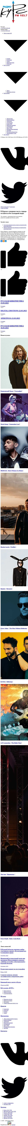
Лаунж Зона (10, 118)
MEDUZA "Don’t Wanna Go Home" (12, 470)
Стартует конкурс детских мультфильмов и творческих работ (12, 975)
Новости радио (7, 992)
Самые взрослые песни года (11, 1003)
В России (9, 64)
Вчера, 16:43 (4, 972)
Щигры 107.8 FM (8, 1118)
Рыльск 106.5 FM (8, 1112)
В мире (8, 58)
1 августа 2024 (4, 208)
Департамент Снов (11, 133)
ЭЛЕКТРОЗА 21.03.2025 (10, 318)
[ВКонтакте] (1, 241)
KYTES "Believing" (7, 682)
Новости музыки (8, 1000)
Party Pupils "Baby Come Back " (11, 938)
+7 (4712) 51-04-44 (5, 28)
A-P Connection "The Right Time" (11, 743)
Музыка (3, 996)
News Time (9, 128)
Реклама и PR (7, 1104)
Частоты (3, 1107)
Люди (8, 90)
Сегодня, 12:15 (4, 966)
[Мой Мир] (6, 241)
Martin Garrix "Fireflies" (8, 547)
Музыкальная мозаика (12, 129)
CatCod (13, 1124)
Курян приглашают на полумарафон (13, 969)
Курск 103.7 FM (8, 1110)
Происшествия (10, 62)
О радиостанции (8, 993)
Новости (3, 1006)
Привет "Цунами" (7, 589)
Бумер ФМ (9, 124)
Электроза (9, 121)
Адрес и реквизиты (8, 1103)
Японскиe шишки (11, 125)
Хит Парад (6, 134)
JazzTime (9, 130)
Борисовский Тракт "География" (11, 391)
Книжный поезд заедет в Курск (11, 982)
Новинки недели (11, 92)
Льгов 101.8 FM (8, 1116)
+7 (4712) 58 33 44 (5, 30)
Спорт (8, 61)
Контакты (4, 1031)
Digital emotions (10, 120)
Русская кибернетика (12, 132)
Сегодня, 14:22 (4, 955)
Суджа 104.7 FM (8, 1114)
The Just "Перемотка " (8, 874)
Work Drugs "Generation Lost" (10, 424)
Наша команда (7, 990)
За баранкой (10, 126)
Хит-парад (6, 1002)
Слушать (3, 306)
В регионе (9, 60)
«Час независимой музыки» (11, 1018)
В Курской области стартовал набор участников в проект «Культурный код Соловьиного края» (13, 951)
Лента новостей (5, 206)
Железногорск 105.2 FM (10, 1111)
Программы (5, 1016)
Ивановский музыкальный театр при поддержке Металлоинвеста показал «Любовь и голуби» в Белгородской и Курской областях (13, 961)
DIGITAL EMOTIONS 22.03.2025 (14, 311)
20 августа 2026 (5, 979)
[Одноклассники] (3, 241)
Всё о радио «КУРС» (7, 988)
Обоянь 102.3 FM (8, 1115)
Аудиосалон (10, 122)
